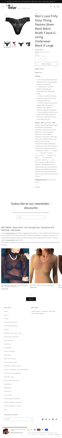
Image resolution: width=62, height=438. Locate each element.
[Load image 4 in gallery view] (28, 44)
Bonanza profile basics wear (11, 380)
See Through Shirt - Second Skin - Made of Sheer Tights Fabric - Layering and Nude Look (14, 286)
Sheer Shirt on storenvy (10, 358)
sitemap (6, 318)
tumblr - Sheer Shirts (9, 351)
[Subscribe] (43, 217)
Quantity (37, 55)
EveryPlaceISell (8, 347)
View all (31, 299)
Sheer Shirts (7, 344)
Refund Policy (7, 387)
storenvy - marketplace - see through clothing (16, 369)
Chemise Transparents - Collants (12, 406)
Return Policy (7, 355)
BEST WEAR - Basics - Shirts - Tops (12, 333)
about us (6, 315)
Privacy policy (35, 434)
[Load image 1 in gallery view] (7, 44)
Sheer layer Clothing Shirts (11, 326)
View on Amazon (46, 64)
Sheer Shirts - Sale (8, 377)
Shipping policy (51, 434)
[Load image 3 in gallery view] (21, 44)
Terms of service (42, 434)
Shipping (37, 52)
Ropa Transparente (9, 340)
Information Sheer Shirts (10, 322)
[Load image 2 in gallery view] (14, 44)
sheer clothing (10, 240)
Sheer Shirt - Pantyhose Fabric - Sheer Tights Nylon (42, 285)
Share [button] (38, 187)
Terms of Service (8, 395)
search (6, 311)
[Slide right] (34, 294)
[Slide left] (27, 294)
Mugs (5, 409)
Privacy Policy (7, 391)
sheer (25, 233)
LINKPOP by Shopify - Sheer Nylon (13, 402)
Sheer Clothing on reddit (10, 362)
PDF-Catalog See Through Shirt (12, 398)
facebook (6, 329)
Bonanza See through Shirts (11, 336)
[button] (3, 6)
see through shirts (10, 233)
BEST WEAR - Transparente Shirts (12, 366)
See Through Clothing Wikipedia (12, 373)
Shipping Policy (8, 384)
